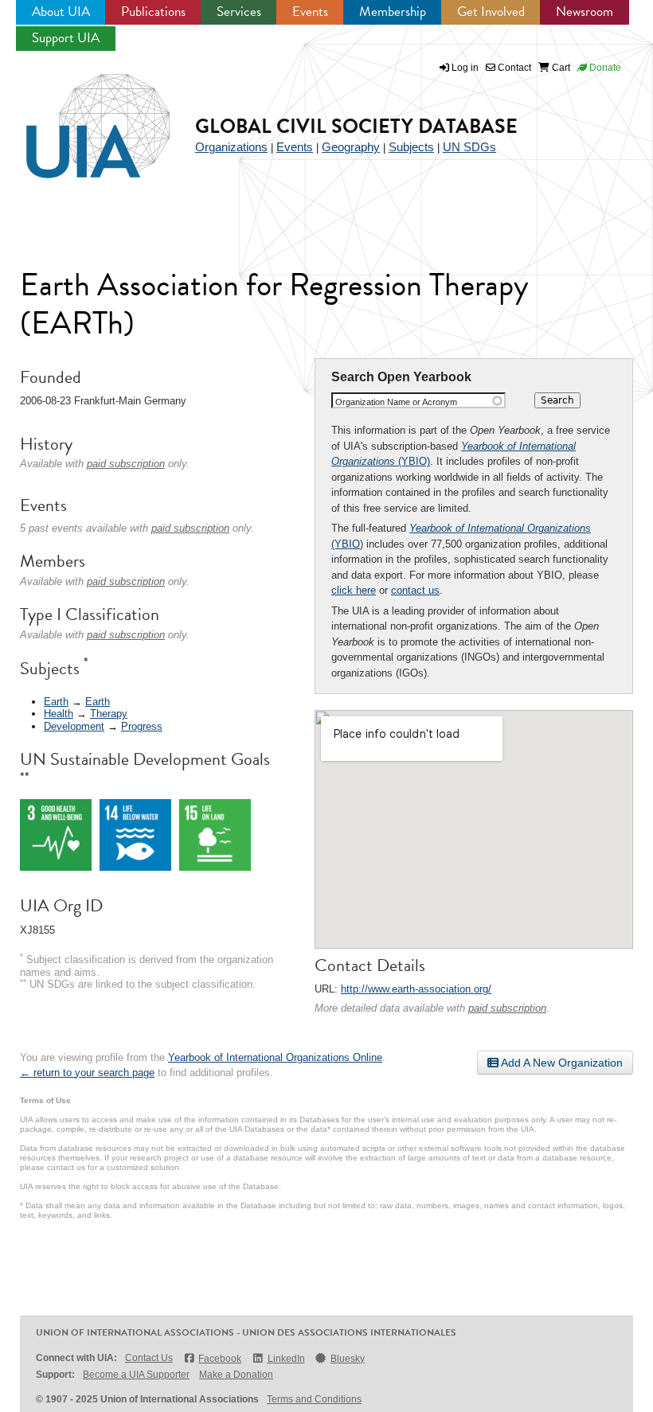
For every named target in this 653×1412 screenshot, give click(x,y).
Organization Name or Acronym (396, 402)
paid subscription (507, 1008)
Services (239, 11)
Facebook (219, 1358)
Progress (141, 726)
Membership (392, 11)
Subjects (411, 147)
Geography (351, 147)
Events (310, 11)
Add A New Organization (561, 1062)
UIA (79, 117)
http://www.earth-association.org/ (416, 989)
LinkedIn (286, 1358)
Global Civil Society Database (356, 126)
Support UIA (66, 38)
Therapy (108, 714)
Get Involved (491, 11)
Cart (559, 67)
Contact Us (149, 1357)
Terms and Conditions (314, 1399)
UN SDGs (469, 147)
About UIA (61, 11)
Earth (56, 702)
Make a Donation (236, 1374)
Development (74, 726)
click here (353, 590)
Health (58, 714)
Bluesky (347, 1358)
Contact (513, 67)
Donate (604, 67)
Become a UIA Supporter (136, 1374)
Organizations (231, 147)
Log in (465, 67)
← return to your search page (87, 1073)
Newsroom (584, 11)
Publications (153, 11)
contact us (415, 590)
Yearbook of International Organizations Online (275, 1057)
